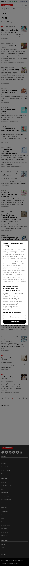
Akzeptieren (14, 321)
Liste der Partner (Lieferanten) (12, 312)
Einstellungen (14, 317)
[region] (14, 283)
